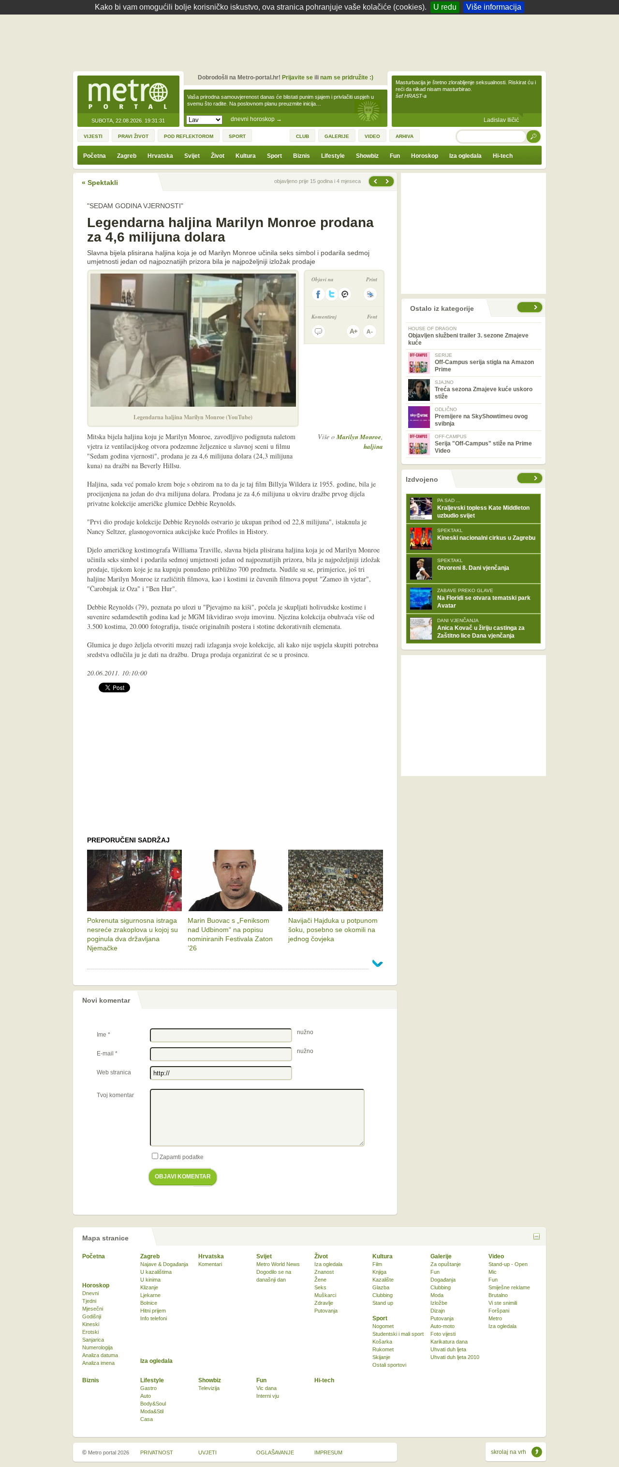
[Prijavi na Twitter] (332, 294)
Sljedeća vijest (375, 181)
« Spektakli (100, 182)
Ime (103, 1034)
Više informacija (493, 7)
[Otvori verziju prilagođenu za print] (370, 294)
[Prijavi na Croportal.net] (345, 294)
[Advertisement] (312, 41)
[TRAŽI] (534, 136)
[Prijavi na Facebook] (318, 294)
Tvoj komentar (115, 1095)
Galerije (441, 1256)
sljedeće (537, 478)
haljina (373, 446)
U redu (445, 7)
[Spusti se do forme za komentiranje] (318, 331)
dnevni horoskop (256, 119)
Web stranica (114, 1072)
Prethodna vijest (388, 181)
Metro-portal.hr (128, 95)
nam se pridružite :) (346, 77)
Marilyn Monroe (359, 436)
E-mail (107, 1053)
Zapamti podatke (182, 1157)
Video (496, 1256)
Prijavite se (297, 77)
